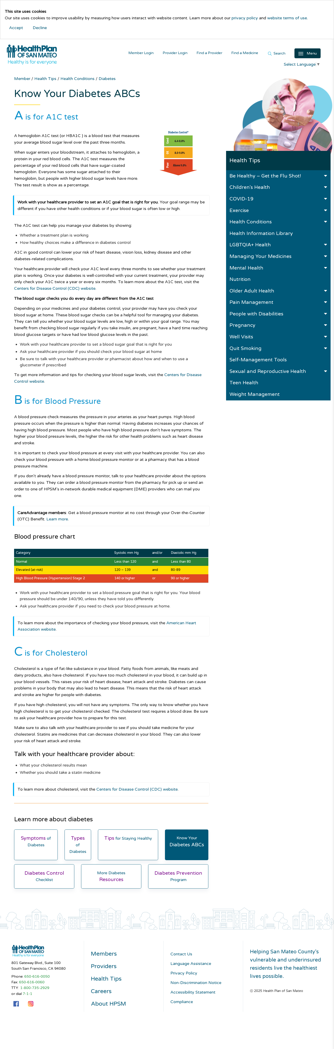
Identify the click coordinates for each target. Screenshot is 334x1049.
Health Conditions (250, 222)
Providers (104, 966)
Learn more (57, 519)
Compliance (181, 1001)
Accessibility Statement (192, 992)
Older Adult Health (251, 291)
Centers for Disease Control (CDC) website (54, 288)
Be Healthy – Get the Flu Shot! (265, 176)
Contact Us (181, 954)
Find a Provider (209, 53)
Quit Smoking (245, 348)
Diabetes (107, 78)
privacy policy (245, 17)
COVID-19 (241, 199)
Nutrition (240, 279)
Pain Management (251, 302)
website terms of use (287, 17)
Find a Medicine (244, 53)
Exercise (239, 210)
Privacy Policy (183, 973)
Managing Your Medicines (260, 256)
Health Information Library (261, 233)
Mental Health (246, 268)
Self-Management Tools (258, 360)
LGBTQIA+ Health (250, 245)
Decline (40, 27)
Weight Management (254, 394)
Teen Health (243, 383)
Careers (101, 991)
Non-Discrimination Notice (195, 982)
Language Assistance (190, 963)
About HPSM (108, 1004)
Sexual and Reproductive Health (267, 371)
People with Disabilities (256, 314)
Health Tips (45, 78)
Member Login (141, 53)
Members (104, 954)
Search (279, 54)
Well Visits (241, 337)
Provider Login (175, 53)
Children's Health (249, 187)
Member (22, 78)
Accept (16, 27)
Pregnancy (242, 325)
